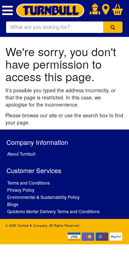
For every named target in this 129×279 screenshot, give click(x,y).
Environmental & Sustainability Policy (43, 197)
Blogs (12, 204)
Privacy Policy (20, 190)
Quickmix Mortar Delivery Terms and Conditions (53, 211)
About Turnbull (21, 154)
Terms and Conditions (28, 183)
